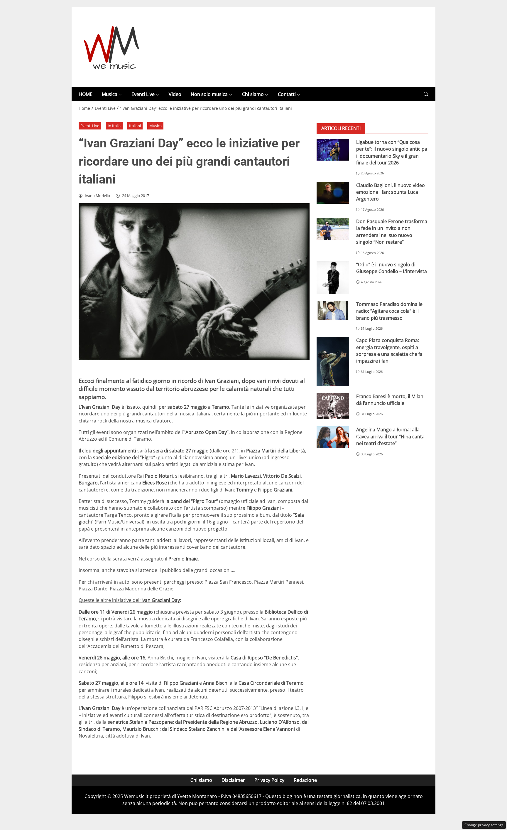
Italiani (135, 125)
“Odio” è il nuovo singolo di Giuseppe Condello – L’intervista (391, 268)
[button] (426, 94)
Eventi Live (143, 94)
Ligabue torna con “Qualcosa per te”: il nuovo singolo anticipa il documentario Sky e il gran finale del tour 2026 (391, 152)
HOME (85, 94)
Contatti (287, 94)
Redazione (305, 780)
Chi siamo (253, 94)
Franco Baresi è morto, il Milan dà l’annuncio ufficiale (389, 399)
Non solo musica (209, 94)
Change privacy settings (483, 824)
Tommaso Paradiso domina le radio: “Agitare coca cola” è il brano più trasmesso (389, 311)
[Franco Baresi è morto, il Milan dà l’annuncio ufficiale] (333, 406)
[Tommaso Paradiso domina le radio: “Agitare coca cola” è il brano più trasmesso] (333, 310)
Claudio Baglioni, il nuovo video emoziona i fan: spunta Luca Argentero (390, 192)
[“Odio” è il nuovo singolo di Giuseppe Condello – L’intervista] (333, 277)
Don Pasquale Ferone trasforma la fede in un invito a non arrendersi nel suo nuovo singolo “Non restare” (391, 231)
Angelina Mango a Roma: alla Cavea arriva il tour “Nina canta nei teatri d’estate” (390, 437)
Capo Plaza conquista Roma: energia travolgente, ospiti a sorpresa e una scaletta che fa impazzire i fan (389, 350)
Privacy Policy (269, 780)
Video (175, 94)
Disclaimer (233, 780)
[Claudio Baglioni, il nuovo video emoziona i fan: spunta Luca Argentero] (333, 193)
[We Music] (112, 46)
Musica (109, 94)
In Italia (114, 125)
